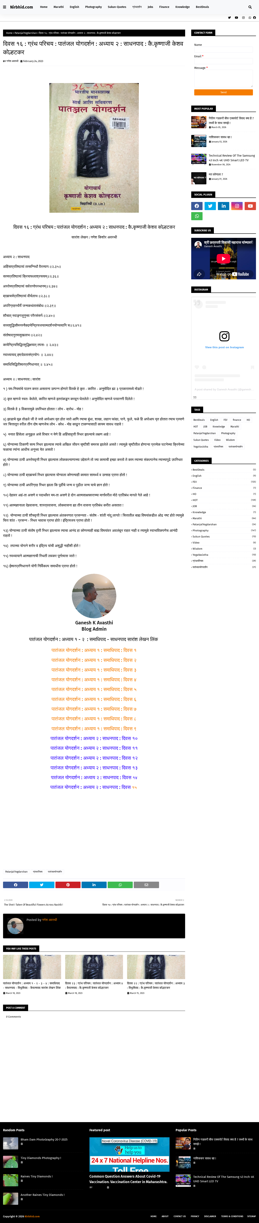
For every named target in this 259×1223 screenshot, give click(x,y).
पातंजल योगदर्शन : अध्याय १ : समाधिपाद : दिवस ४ (94, 680)
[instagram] (243, 17)
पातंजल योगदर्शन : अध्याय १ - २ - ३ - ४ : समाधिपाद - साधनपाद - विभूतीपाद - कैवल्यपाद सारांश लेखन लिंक (32, 986)
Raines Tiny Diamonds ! (37, 1176)
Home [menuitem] (44, 7)
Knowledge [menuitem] (182, 7)
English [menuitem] (74, 7)
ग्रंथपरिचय (37, 871)
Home (9, 33)
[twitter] (229, 17)
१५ (94, 787)
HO (248, 420)
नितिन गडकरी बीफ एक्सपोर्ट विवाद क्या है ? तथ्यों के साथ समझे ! (231, 120)
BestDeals (199, 420)
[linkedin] (223, 206)
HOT (195, 426)
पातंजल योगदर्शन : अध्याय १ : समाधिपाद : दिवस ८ (94, 719)
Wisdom (230, 440)
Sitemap (251, 1216)
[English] (129, 1154)
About (165, 1216)
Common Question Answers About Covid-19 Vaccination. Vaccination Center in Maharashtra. (128, 1179)
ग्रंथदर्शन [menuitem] (137, 7)
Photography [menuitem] (93, 7)
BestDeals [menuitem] (202, 7)
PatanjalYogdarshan (26, 33)
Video (217, 440)
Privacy (195, 1216)
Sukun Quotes (201, 440)
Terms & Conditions (232, 1216)
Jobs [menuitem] (150, 7)
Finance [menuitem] (164, 7)
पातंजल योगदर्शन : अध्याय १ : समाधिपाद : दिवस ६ (94, 699)
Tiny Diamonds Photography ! (41, 1158)
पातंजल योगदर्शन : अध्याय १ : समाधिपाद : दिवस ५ (94, 689)
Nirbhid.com (21, 7)
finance (237, 420)
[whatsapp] (250, 17)
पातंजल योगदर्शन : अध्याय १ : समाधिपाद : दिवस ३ (94, 670)
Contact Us (180, 1216)
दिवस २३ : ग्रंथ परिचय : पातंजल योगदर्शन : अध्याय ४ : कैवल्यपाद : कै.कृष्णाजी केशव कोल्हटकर (94, 986)
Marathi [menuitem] (59, 7)
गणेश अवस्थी (12, 61)
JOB (205, 426)
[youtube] (236, 17)
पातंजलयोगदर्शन (55, 871)
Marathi (234, 426)
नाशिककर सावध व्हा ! (220, 137)
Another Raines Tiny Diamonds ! (43, 1195)
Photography (228, 433)
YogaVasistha (200, 446)
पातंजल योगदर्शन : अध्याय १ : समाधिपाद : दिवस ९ (94, 729)
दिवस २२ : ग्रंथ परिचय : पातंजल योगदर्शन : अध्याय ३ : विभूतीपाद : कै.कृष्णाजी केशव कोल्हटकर (156, 986)
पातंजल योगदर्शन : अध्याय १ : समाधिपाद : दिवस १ (94, 650)
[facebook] (254, 17)
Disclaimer (210, 1216)
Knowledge (219, 426)
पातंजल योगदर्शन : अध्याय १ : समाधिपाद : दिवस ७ (94, 709)
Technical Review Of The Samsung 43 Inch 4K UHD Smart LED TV (232, 158)
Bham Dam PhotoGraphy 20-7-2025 (44, 1139)
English (214, 420)
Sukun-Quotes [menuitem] (117, 7)
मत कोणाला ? (216, 174)
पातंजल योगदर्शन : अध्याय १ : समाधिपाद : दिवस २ (94, 660)
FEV (225, 420)
